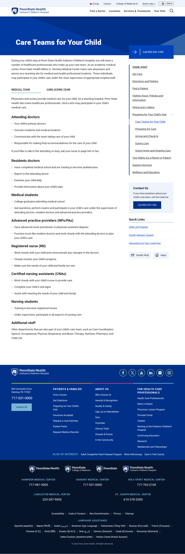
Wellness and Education (146, 172)
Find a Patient (140, 88)
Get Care (137, 74)
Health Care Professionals (150, 398)
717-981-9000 (38, 485)
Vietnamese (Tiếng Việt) (113, 526)
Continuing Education (148, 435)
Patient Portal (60, 426)
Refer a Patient (144, 404)
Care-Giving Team (58, 89)
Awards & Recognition (106, 400)
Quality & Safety (103, 406)
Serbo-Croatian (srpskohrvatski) (76, 537)
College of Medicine (125, 3)
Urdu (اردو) (84, 531)
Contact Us (21, 407)
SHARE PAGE (142, 255)
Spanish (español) (23, 526)
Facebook (123, 372)
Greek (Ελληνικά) (124, 531)
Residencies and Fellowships (152, 446)
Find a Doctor (98, 11)
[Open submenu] (172, 114)
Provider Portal (144, 415)
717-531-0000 (21, 398)
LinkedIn (150, 372)
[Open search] (172, 11)
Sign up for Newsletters (107, 411)
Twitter (132, 372)
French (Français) (161, 526)
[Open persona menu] (166, 4)
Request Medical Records (66, 432)
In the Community (104, 440)
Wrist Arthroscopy (133, 454)
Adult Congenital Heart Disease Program (101, 454)
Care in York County (154, 454)
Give (97, 417)
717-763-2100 (146, 485)
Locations (114, 11)
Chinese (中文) (33, 531)
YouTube (141, 372)
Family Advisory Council (141, 235)
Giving (96, 3)
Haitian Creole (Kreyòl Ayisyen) (111, 537)
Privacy (117, 514)
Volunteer (100, 423)
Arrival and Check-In (146, 136)
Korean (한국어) (67, 531)
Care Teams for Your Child (150, 121)
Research (142, 441)
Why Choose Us (103, 394)
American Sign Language (84, 526)
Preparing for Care (145, 128)
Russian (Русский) (138, 526)
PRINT (163, 255)
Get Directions (60, 400)
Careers (107, 3)
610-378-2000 (133, 499)
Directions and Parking (145, 81)
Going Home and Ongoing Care (153, 150)
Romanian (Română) (147, 531)
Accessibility (57, 514)
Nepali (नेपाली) (43, 526)
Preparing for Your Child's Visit (149, 114)
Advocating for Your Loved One (145, 243)
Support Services (142, 165)
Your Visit (159, 11)
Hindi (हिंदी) (50, 531)
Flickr (160, 372)
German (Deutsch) (103, 531)
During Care (142, 143)
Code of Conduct (76, 514)
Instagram (169, 372)
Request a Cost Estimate (65, 420)
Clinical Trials (102, 428)
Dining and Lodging (143, 107)
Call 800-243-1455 (153, 51)
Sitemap (129, 514)
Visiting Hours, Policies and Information (147, 98)
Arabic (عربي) (61, 526)
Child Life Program (138, 227)
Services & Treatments (137, 11)
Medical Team (20, 89)
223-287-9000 (52, 499)
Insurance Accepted (63, 415)
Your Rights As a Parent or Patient (151, 157)
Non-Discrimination (99, 514)
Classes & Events (104, 434)
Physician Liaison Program (151, 409)
